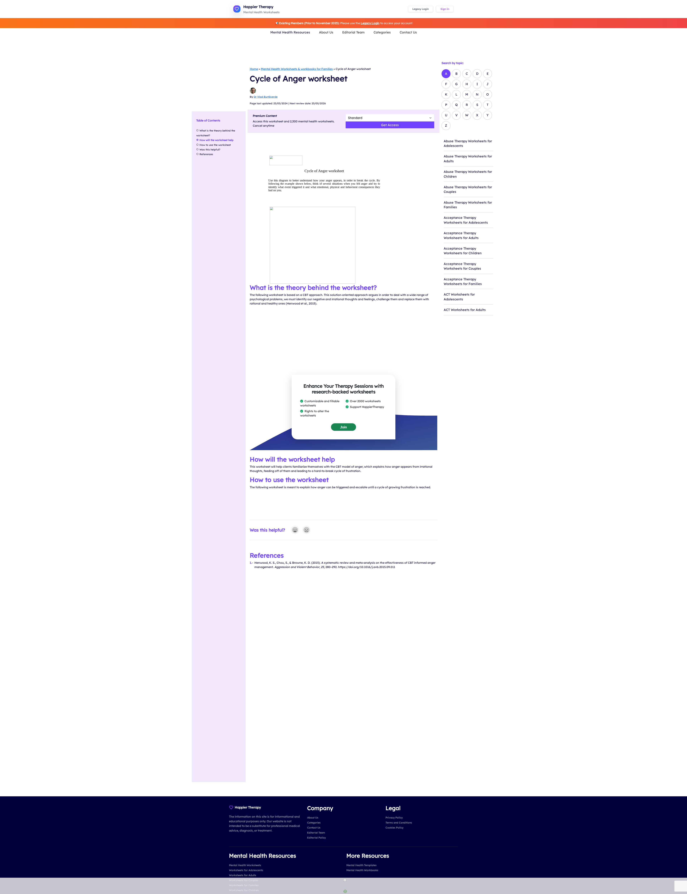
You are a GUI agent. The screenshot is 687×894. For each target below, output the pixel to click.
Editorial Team (353, 32)
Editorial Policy (316, 837)
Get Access (390, 125)
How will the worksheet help (216, 140)
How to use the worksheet (215, 145)
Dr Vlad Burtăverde (265, 96)
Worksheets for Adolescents (246, 870)
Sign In (444, 9)
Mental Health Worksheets (245, 865)
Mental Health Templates (361, 865)
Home (254, 69)
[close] (345, 880)
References (206, 154)
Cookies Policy (394, 827)
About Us (326, 32)
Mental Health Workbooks (362, 870)
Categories (382, 32)
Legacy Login (420, 9)
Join (343, 427)
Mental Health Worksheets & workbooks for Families (297, 69)
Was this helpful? (209, 149)
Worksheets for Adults (242, 875)
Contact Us (408, 32)
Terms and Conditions (399, 822)
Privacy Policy (394, 817)
